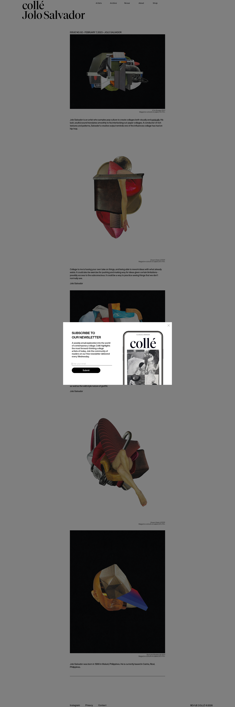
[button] (168, 326)
